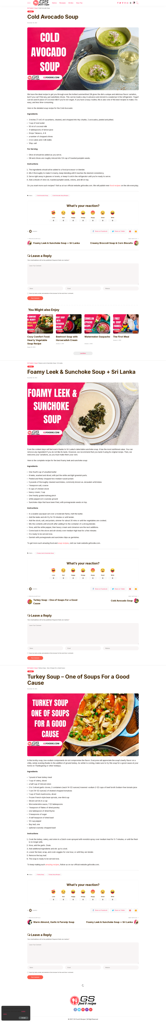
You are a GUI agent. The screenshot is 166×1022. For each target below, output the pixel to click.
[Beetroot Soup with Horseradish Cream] (69, 324)
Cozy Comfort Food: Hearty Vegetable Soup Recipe (38, 340)
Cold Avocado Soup (42, 195)
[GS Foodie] (41, 3)
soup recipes (63, 543)
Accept (23, 1018)
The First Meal (121, 336)
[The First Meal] (126, 324)
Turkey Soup (40, 874)
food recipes (115, 185)
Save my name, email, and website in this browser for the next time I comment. (51, 293)
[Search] (137, 3)
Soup (30, 11)
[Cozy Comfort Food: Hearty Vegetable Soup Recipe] (40, 324)
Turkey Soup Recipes (54, 874)
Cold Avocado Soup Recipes (60, 195)
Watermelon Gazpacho (97, 336)
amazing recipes (52, 864)
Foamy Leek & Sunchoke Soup (45, 553)
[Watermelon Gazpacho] (97, 324)
